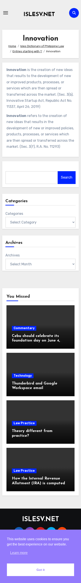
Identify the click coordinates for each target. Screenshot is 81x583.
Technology (23, 376)
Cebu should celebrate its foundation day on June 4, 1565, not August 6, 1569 (36, 340)
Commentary (24, 328)
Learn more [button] (19, 553)
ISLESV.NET (39, 15)
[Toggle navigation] (5, 12)
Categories (14, 214)
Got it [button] (41, 570)
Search (66, 177)
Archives (12, 255)
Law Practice (24, 423)
